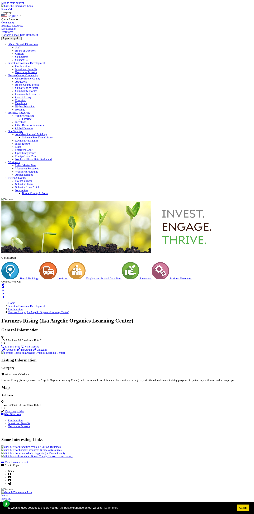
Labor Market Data (25, 165)
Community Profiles (26, 90)
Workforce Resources (27, 168)
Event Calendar (23, 180)
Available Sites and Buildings (31, 134)
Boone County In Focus (35, 193)
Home (4, 495)
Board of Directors (25, 50)
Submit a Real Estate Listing (37, 137)
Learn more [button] (111, 507)
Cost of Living (23, 97)
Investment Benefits (26, 69)
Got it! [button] (243, 507)
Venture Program (24, 115)
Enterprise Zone (24, 149)
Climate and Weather (26, 87)
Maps (18, 146)
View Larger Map (14, 411)
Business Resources (12, 25)
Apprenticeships (24, 174)
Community (7, 22)
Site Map (6, 498)
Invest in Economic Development (26, 63)
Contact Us (21, 59)
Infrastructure (22, 143)
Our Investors (22, 66)
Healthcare (21, 103)
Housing (20, 109)
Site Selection (8, 28)
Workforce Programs (26, 171)
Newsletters (21, 190)
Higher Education (25, 106)
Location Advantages (26, 140)
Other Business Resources (29, 125)
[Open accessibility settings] (6, 503)
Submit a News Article (27, 187)
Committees (21, 56)
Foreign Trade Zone (26, 156)
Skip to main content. (13, 2)
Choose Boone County (27, 78)
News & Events (17, 177)
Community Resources (27, 94)
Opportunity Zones (25, 153)
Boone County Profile (27, 84)
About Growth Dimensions (23, 44)
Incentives (20, 121)
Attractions (21, 81)
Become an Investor (26, 72)
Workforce (7, 31)
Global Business (24, 128)
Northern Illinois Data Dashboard (19, 34)
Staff (17, 47)
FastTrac (26, 118)
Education (20, 100)
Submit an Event (24, 184)
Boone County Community (23, 75)
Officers (19, 53)
